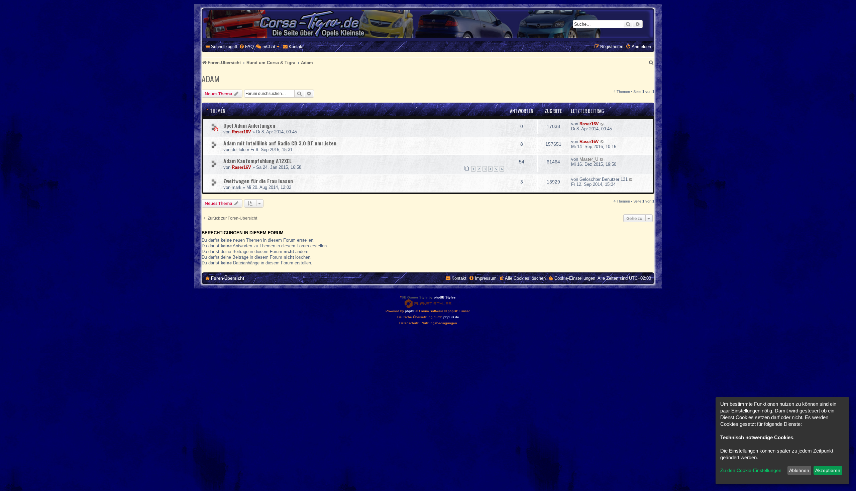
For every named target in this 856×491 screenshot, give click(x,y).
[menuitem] (246, 46)
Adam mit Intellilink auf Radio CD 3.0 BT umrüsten (279, 143)
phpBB (410, 311)
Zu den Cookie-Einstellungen (750, 470)
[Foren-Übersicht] (428, 24)
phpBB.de (451, 317)
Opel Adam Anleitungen (249, 125)
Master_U (588, 159)
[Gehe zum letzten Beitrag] (602, 123)
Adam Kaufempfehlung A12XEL (257, 161)
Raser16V (241, 131)
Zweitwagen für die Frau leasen (258, 181)
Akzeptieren (827, 470)
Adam (211, 79)
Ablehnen (799, 470)
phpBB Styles (445, 297)
